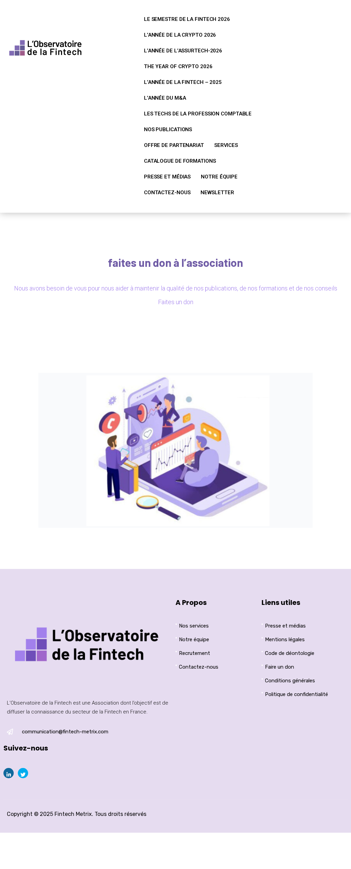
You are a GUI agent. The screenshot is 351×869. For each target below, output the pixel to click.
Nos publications (168, 129)
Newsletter (217, 192)
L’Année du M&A (165, 98)
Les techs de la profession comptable (198, 114)
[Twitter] (23, 773)
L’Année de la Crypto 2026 (180, 35)
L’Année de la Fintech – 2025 (183, 82)
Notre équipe (219, 177)
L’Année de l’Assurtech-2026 (183, 51)
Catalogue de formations (180, 161)
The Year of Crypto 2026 (178, 66)
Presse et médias (167, 177)
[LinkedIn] (8, 773)
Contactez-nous (167, 192)
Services (226, 145)
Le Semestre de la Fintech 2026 (187, 19)
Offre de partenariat (174, 145)
